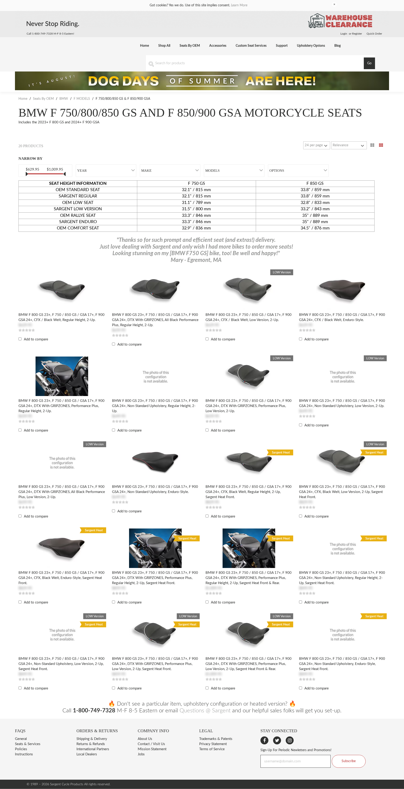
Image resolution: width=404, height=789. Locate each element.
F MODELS (82, 98)
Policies (21, 749)
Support (282, 45)
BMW (63, 98)
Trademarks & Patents (215, 739)
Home (144, 45)
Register (357, 33)
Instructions (24, 754)
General (21, 739)
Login (343, 33)
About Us (145, 739)
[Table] (372, 145)
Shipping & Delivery (91, 739)
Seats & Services (27, 744)
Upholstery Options (311, 45)
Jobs (141, 754)
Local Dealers (86, 754)
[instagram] (290, 740)
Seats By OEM (190, 45)
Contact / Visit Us (151, 744)
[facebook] (264, 740)
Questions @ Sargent (205, 711)
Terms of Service (212, 749)
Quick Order (374, 33)
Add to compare (36, 339)
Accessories (217, 45)
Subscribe (349, 761)
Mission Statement (152, 749)
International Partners (92, 749)
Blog (337, 45)
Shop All (164, 45)
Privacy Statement (213, 744)
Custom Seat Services (251, 45)
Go (369, 63)
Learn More (239, 5)
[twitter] (277, 740)
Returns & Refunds (90, 744)
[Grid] (381, 145)
